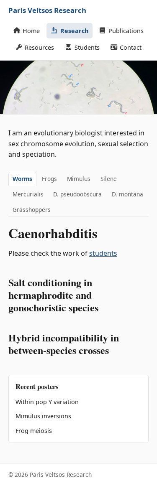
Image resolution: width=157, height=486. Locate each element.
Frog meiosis (33, 431)
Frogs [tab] (49, 179)
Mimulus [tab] (78, 179)
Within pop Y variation (47, 402)
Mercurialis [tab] (28, 194)
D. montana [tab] (127, 194)
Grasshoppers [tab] (32, 210)
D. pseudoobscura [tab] (77, 194)
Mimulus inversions (43, 416)
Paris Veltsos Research (47, 10)
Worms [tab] (22, 179)
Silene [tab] (108, 179)
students (103, 253)
